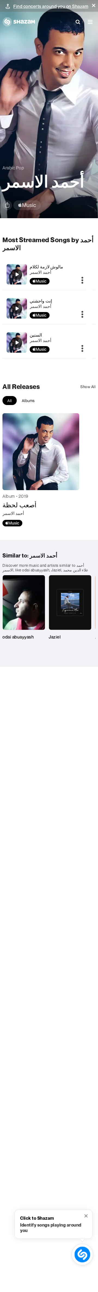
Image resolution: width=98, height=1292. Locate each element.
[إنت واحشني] (16, 308)
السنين (36, 335)
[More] (82, 280)
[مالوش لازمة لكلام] (16, 274)
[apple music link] (27, 205)
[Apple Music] (12, 523)
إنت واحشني (41, 301)
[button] (93, 5)
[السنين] (16, 342)
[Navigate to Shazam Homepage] (18, 21)
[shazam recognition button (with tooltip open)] (82, 1254)
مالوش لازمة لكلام (46, 266)
